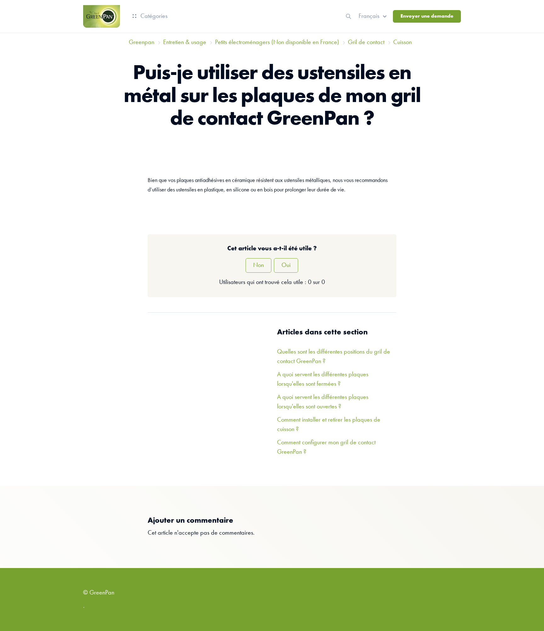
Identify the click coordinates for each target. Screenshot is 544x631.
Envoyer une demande (426, 16)
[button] (373, 16)
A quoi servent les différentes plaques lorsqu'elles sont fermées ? (322, 379)
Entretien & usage (184, 42)
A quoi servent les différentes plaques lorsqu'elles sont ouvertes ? (322, 402)
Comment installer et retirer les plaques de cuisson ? (328, 425)
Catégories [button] (153, 16)
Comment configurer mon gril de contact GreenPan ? (326, 447)
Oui (286, 265)
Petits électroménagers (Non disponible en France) (277, 42)
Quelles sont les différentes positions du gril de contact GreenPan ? (333, 357)
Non (258, 265)
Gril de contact (366, 42)
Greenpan (141, 42)
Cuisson (402, 42)
